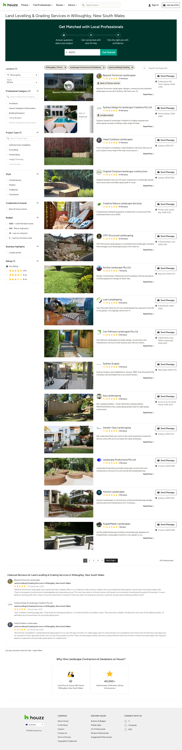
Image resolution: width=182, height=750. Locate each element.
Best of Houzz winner (18, 209)
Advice (71, 5)
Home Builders (15, 118)
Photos (24, 5)
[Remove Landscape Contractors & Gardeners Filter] (104, 67)
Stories (59, 5)
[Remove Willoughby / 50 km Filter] (65, 67)
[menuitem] (26, 5)
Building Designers (17, 113)
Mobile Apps (96, 725)
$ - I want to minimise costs (20, 238)
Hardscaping (14, 154)
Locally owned (15, 252)
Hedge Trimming (16, 159)
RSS (130, 729)
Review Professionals (100, 733)
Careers (61, 729)
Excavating (13, 150)
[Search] (83, 5)
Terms (60, 737)
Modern (12, 185)
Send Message (168, 76)
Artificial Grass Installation (20, 145)
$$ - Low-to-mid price (18, 233)
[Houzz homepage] (10, 5)
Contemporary (15, 180)
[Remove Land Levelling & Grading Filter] (132, 67)
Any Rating (13, 266)
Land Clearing (14, 164)
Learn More (37, 650)
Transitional (14, 194)
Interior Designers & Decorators (22, 108)
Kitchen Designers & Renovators (22, 123)
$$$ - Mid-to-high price (19, 228)
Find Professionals (42, 5)
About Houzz (63, 721)
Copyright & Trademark (67, 741)
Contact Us (62, 733)
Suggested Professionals (101, 737)
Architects (13, 103)
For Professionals (98, 729)
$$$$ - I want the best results (21, 224)
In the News (63, 725)
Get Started (108, 52)
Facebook (132, 725)
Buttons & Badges (98, 721)
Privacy (68, 737)
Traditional (13, 190)
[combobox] (101, 5)
